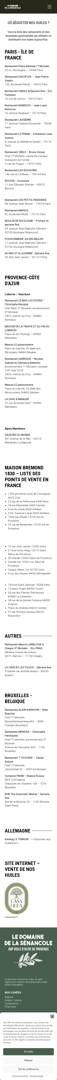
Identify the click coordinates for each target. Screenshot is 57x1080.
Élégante (9, 997)
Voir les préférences (28, 1069)
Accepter (28, 1051)
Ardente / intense (13, 1000)
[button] (52, 1016)
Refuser (28, 1060)
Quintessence (11, 1003)
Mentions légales (36, 1076)
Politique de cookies (20, 1076)
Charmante (10, 1006)
